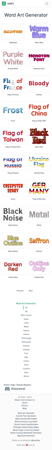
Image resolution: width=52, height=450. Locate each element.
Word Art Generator (26, 303)
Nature (26, 330)
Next (31, 291)
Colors (26, 361)
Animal (26, 334)
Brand (26, 376)
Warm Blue (39, 42)
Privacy (24, 405)
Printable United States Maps (26, 427)
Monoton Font (39, 69)
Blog (25, 408)
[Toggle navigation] (47, 3)
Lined (26, 323)
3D (26, 311)
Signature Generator (26, 435)
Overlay (26, 349)
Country (26, 346)
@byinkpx (35, 440)
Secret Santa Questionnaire (26, 424)
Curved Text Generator (26, 416)
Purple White (13, 69)
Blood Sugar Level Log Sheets (26, 430)
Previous (20, 291)
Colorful (26, 369)
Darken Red (13, 277)
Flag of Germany (39, 199)
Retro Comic (26, 315)
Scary (13, 199)
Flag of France (13, 95)
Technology (26, 338)
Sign (26, 357)
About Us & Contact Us (25, 400)
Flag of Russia (13, 173)
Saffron (39, 251)
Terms (24, 403)
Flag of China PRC (39, 121)
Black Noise (13, 225)
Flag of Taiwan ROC (13, 147)
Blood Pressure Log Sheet (26, 421)
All (26, 307)
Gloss (26, 319)
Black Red (39, 147)
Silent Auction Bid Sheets (26, 419)
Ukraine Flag (39, 173)
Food (26, 365)
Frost (13, 121)
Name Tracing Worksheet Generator (26, 433)
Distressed (26, 342)
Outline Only (39, 277)
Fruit (26, 353)
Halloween (13, 42)
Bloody (39, 95)
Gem (26, 372)
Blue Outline (13, 251)
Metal (26, 327)
